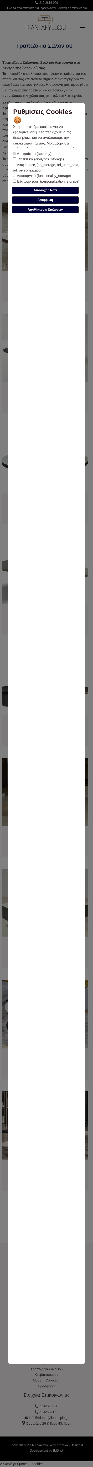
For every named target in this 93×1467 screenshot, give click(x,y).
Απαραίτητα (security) (34, 154)
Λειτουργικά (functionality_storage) (43, 176)
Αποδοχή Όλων (45, 190)
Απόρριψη (45, 200)
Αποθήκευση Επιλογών (45, 209)
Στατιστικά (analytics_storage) (40, 159)
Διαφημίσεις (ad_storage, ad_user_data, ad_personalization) (46, 167)
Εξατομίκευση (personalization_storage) (47, 181)
